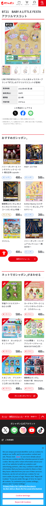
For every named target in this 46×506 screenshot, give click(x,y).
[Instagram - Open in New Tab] (23, 430)
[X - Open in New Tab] (15, 113)
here (18, 456)
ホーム (4, 416)
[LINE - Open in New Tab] (30, 113)
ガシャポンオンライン (23, 396)
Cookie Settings (23, 495)
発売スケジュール (23, 259)
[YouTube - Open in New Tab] (31, 430)
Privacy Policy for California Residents (19, 486)
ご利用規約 (9, 440)
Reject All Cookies (23, 502)
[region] (23, 475)
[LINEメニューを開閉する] (14, 430)
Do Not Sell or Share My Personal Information (22, 488)
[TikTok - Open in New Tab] (40, 430)
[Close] (43, 448)
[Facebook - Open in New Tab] (23, 113)
